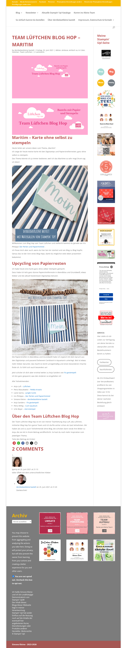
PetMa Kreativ (36, 389)
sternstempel (29, 409)
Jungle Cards (31, 393)
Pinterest (51, 2)
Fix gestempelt (70, 372)
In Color (81, 50)
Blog (18, 13)
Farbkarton (104, 362)
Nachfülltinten (106, 369)
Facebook (42, 2)
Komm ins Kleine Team (84, 13)
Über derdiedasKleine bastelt (61, 20)
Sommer (15, 52)
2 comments (39, 52)
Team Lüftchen (26, 52)
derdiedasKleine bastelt (24, 50)
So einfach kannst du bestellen (30, 20)
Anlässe (65, 50)
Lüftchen (26, 386)
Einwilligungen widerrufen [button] (21, 4)
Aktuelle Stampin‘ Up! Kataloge (56, 13)
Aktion (58, 50)
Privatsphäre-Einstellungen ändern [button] (69, 2)
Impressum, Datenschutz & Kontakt (95, 20)
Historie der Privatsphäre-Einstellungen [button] (98, 2)
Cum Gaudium (31, 406)
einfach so (73, 50)
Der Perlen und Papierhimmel (31, 247)
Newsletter (31, 13)
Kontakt (15, 2)
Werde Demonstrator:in (28, 2)
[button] (14, 443)
